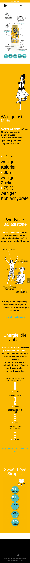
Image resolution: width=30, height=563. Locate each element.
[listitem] (8, 20)
